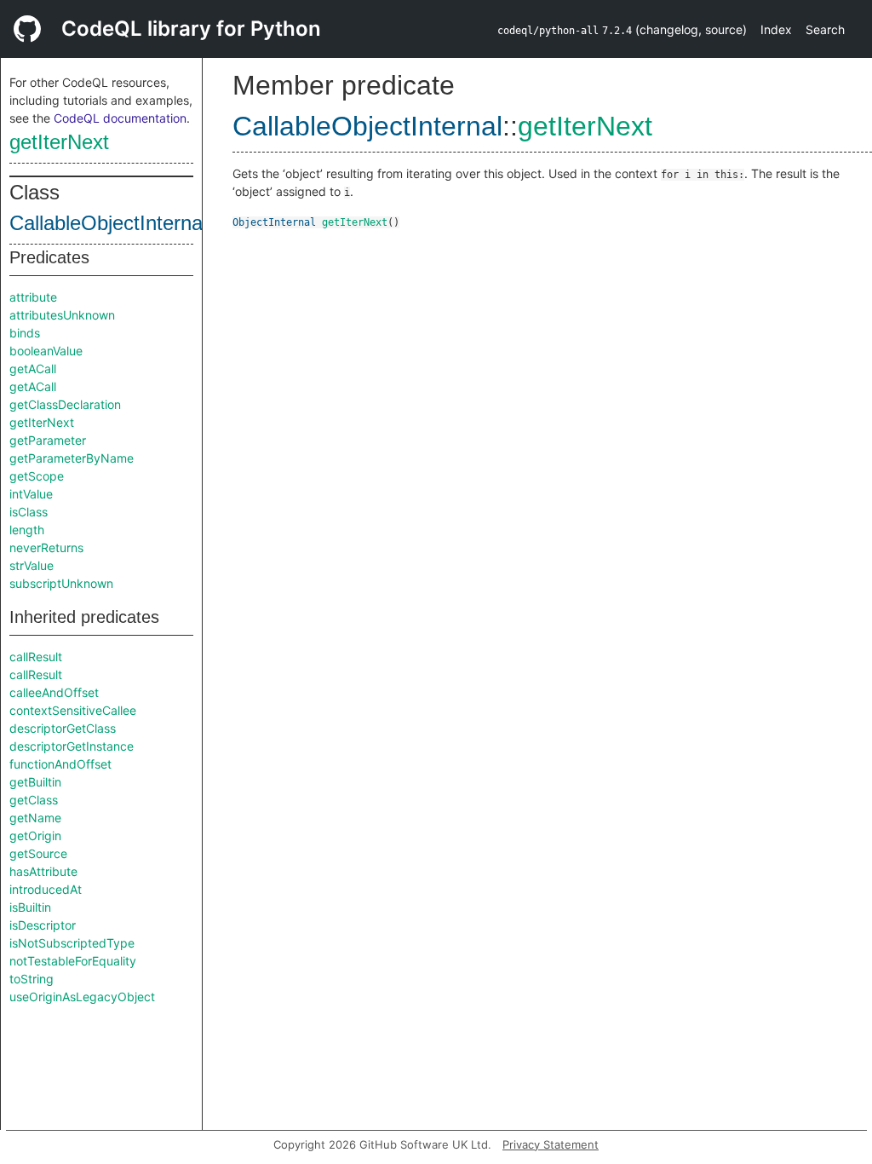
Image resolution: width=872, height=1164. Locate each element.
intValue (31, 494)
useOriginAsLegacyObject (82, 996)
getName (35, 817)
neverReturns (46, 547)
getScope (36, 476)
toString (31, 978)
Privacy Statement (550, 1144)
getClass (33, 799)
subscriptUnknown (61, 583)
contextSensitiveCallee (72, 710)
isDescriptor (42, 925)
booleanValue (46, 350)
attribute (33, 297)
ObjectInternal (274, 222)
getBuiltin (35, 782)
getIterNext (59, 141)
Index (776, 29)
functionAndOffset (60, 764)
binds (24, 333)
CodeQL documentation (120, 118)
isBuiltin (30, 907)
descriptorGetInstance (71, 746)
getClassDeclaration (65, 404)
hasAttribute (43, 871)
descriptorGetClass (62, 728)
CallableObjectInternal (108, 222)
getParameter (47, 440)
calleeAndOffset (54, 692)
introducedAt (45, 889)
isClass (28, 511)
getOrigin (35, 835)
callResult (35, 656)
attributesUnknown (62, 315)
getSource (38, 853)
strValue (31, 565)
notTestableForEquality (72, 961)
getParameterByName (71, 458)
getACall (32, 368)
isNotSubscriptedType (72, 943)
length (26, 529)
